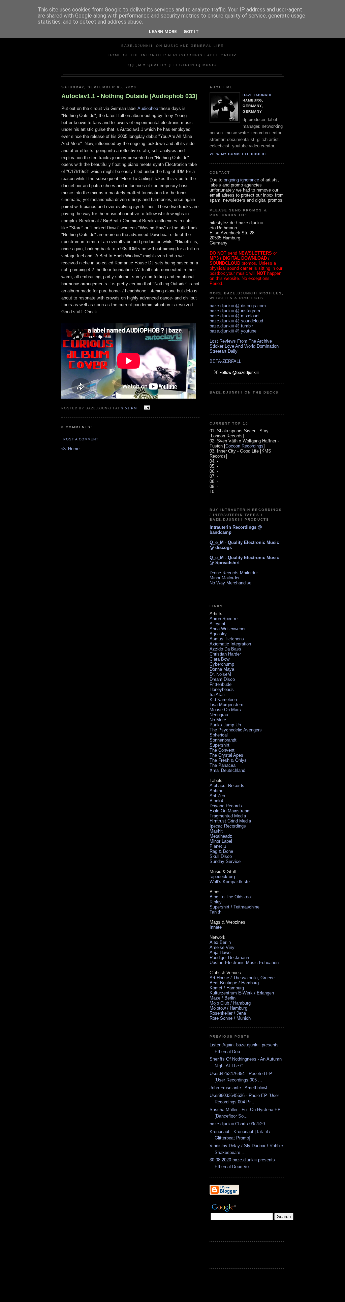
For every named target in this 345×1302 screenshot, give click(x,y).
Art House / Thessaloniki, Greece (242, 977)
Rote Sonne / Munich (230, 1018)
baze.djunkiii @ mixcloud (234, 315)
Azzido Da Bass (225, 649)
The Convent (222, 750)
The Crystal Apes (226, 755)
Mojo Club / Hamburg (230, 1003)
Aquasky (218, 633)
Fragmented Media (228, 815)
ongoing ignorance (241, 179)
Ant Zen (217, 795)
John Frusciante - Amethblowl (238, 1087)
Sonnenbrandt (223, 740)
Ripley (216, 901)
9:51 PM (129, 408)
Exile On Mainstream (230, 810)
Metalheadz (221, 836)
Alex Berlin (220, 942)
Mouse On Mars (225, 709)
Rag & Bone (221, 851)
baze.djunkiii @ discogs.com (238, 305)
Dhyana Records (226, 805)
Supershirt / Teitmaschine (234, 906)
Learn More (163, 31)
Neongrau (219, 714)
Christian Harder (225, 654)
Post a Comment (80, 439)
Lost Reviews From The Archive (241, 341)
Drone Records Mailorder (234, 572)
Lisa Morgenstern (226, 704)
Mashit (216, 831)
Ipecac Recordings (228, 826)
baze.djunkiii (257, 95)
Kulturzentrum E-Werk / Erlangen (242, 992)
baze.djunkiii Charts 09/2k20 (237, 1123)
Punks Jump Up (225, 724)
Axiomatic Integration (230, 643)
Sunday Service (225, 861)
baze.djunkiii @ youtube (233, 331)
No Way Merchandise (230, 582)
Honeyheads (222, 689)
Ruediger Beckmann (229, 957)
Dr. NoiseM (220, 674)
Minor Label (221, 841)
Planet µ (218, 846)
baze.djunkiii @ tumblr (231, 325)
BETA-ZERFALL (225, 361)
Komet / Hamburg (227, 987)
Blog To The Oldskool (231, 896)
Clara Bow (219, 659)
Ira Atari (217, 694)
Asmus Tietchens (227, 638)
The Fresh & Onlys (228, 760)
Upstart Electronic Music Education (244, 962)
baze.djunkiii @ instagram (235, 310)
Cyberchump (222, 664)
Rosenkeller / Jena (228, 1013)
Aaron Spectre (224, 618)
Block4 (216, 800)
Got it (191, 31)
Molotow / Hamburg (228, 1008)
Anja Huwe (220, 952)
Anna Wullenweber (228, 628)
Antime (216, 790)
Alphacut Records (227, 785)
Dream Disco (222, 679)
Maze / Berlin (223, 998)
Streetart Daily (224, 351)
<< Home (70, 448)
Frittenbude (220, 684)
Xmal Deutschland (227, 770)
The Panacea (223, 765)
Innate (216, 927)
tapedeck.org (222, 876)
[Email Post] (146, 407)
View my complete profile (239, 154)
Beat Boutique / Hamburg (234, 982)
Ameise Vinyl (223, 947)
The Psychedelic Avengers (236, 729)
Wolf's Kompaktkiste (230, 881)
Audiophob (147, 108)
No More (218, 719)
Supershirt (219, 745)
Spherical (219, 734)
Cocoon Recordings (244, 446)
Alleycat (217, 623)
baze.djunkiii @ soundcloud (236, 320)
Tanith (215, 912)
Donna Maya (222, 669)
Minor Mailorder (225, 577)
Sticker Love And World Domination (244, 346)
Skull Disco (221, 856)
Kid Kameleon (223, 699)
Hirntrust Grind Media (230, 820)
